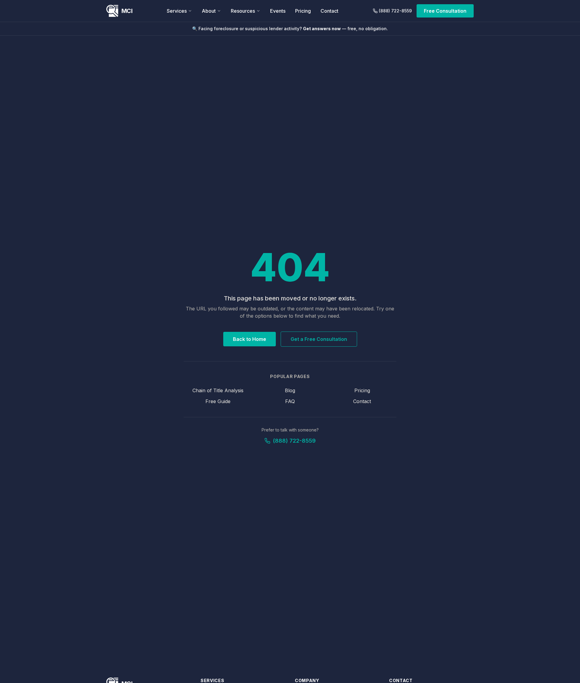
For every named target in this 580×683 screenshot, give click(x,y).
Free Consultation (445, 11)
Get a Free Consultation (319, 339)
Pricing (303, 11)
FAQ (290, 401)
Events (277, 11)
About (209, 11)
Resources (243, 11)
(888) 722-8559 (395, 10)
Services (177, 11)
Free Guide (217, 401)
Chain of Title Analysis (217, 390)
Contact (329, 11)
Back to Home (249, 339)
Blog (290, 390)
